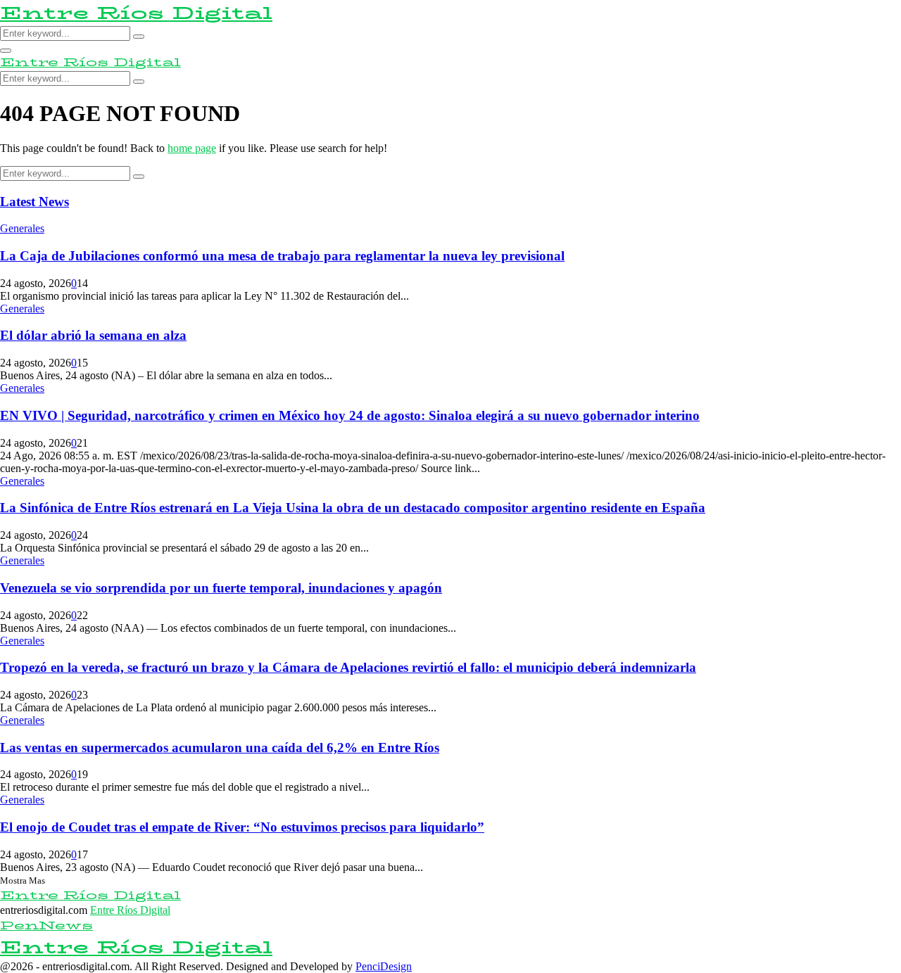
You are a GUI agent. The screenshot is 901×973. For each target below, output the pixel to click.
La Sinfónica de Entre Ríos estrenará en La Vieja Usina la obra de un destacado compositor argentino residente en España (352, 507)
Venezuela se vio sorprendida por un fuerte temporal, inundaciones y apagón (221, 587)
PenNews (46, 925)
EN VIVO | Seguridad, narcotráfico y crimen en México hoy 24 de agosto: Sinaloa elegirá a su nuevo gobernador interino (350, 415)
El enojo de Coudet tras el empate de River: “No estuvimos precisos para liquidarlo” (242, 827)
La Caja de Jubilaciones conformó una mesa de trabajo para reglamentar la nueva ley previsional (282, 255)
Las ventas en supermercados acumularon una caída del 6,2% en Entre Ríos (219, 747)
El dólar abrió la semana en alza (93, 335)
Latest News (34, 201)
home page (192, 148)
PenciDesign (383, 966)
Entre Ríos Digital (136, 13)
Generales (22, 228)
